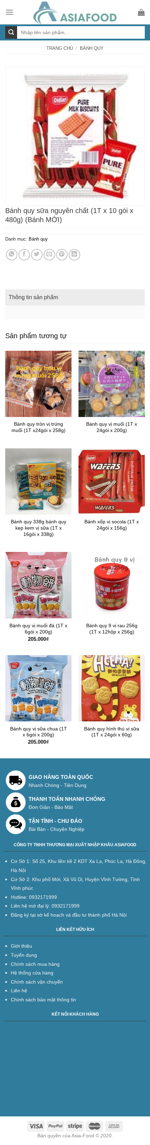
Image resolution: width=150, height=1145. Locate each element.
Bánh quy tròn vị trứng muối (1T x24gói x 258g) (39, 427)
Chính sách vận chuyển (37, 982)
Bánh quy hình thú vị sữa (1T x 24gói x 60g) (111, 732)
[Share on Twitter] (37, 254)
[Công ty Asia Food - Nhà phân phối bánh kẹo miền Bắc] (76, 12)
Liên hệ (19, 990)
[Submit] (11, 32)
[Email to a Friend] (49, 254)
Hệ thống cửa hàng (32, 973)
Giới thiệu (21, 946)
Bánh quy (92, 48)
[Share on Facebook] (24, 254)
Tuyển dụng (24, 955)
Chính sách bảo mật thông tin (43, 999)
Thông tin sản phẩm (33, 297)
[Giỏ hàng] (141, 12)
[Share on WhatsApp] (11, 254)
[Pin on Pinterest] (62, 254)
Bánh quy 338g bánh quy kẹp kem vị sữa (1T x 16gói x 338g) (38, 528)
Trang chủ (59, 48)
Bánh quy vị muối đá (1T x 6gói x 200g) (38, 629)
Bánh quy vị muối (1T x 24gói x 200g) (111, 427)
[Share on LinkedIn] (74, 254)
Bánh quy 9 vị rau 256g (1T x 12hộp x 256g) (111, 629)
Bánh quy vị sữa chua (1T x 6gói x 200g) (38, 732)
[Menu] (9, 12)
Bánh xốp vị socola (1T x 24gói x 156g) (111, 525)
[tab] (75, 297)
